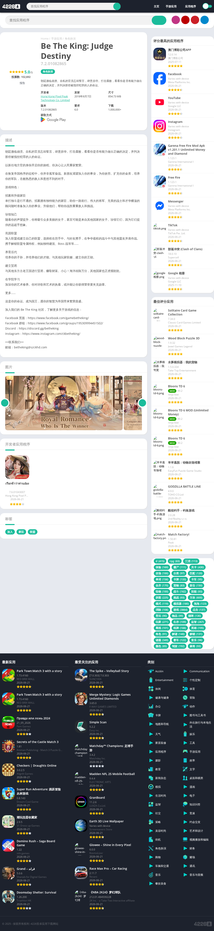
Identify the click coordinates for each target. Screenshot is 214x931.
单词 (162, 579)
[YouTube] (185, 20)
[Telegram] (204, 20)
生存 (179, 622)
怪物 (162, 591)
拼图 (162, 597)
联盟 (32, 532)
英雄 (197, 628)
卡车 (196, 579)
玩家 (162, 622)
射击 (196, 585)
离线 (162, 628)
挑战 (179, 597)
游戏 (180, 610)
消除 (162, 610)
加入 (10, 532)
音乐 (196, 640)
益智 (197, 622)
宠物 (179, 585)
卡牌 (179, 579)
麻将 (195, 646)
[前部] (4, 403)
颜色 (161, 646)
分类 (179, 573)
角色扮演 (70, 38)
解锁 (196, 634)
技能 (196, 591)
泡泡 (200, 603)
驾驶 (178, 646)
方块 (196, 597)
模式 (162, 603)
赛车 (179, 640)
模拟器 (181, 603)
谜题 (162, 640)
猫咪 (194, 616)
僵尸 (179, 567)
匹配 (196, 573)
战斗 (179, 591)
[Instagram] (176, 20)
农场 (162, 573)
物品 (177, 616)
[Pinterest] (195, 20)
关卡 (197, 567)
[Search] (117, 6)
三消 (191, 561)
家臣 (21, 532)
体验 (162, 567)
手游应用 (171, 6)
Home (44, 38)
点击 (199, 610)
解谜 (178, 634)
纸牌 (179, 628)
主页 (156, 6)
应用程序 (190, 6)
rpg (175, 561)
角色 (161, 634)
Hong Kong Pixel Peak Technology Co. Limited (55, 98)
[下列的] (142, 403)
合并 (162, 585)
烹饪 (161, 616)
